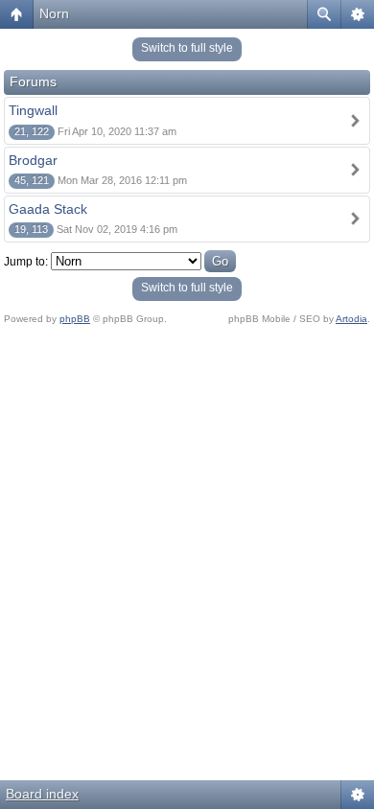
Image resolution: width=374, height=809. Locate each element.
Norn (54, 13)
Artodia (351, 318)
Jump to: (26, 261)
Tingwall (33, 110)
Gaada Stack (48, 209)
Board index (42, 793)
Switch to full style (187, 48)
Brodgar (33, 160)
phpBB (74, 318)
